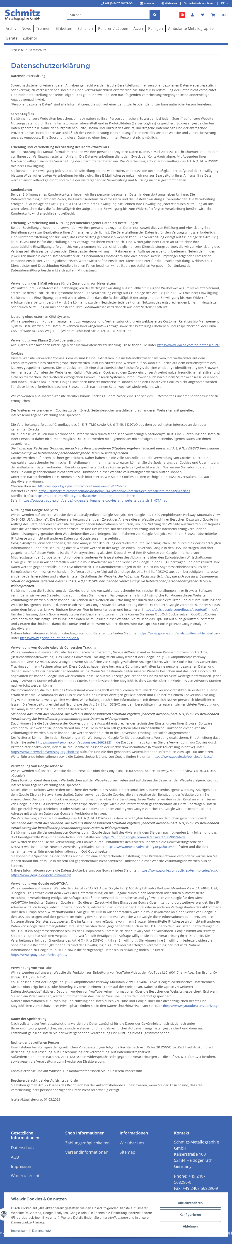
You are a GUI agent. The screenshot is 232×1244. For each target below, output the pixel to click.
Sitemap (127, 1152)
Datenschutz (41, 1230)
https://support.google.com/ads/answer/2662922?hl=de (78, 742)
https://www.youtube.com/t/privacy (191, 1005)
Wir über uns (132, 1143)
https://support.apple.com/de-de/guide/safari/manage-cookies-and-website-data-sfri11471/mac (94, 500)
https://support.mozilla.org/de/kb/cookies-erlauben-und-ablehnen (85, 495)
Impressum (19, 1230)
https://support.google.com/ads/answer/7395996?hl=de (144, 837)
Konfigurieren (190, 1214)
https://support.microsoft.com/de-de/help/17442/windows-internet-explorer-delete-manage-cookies (114, 491)
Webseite (170, 3)
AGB (15, 1157)
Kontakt (148, 3)
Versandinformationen (86, 1152)
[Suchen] (155, 15)
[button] (192, 15)
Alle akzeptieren (190, 1203)
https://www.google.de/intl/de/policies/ (49, 638)
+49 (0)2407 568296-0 (118, 3)
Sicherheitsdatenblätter (199, 3)
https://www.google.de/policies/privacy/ (182, 756)
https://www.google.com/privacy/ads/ (39, 954)
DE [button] (223, 3)
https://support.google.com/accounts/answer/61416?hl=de (82, 486)
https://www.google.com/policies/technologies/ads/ (178, 870)
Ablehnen (190, 1226)
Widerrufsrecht (25, 1175)
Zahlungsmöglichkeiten (87, 1143)
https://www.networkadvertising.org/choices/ (45, 752)
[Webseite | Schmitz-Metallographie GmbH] (182, 15)
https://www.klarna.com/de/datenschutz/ (188, 345)
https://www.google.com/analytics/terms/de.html (176, 633)
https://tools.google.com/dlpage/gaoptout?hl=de (179, 609)
